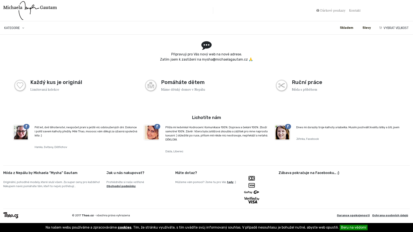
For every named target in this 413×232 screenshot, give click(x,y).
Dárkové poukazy (332, 10)
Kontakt (355, 10)
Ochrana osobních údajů (390, 215)
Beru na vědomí (353, 227)
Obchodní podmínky (121, 186)
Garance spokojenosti (353, 215)
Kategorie (12, 28)
